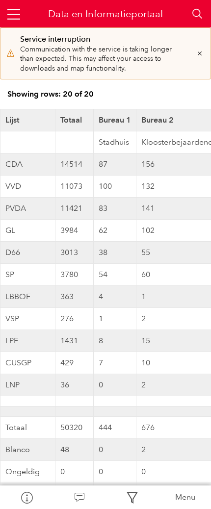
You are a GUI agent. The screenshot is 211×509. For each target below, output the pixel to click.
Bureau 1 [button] (115, 120)
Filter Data (132, 497)
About (26, 497)
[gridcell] (27, 142)
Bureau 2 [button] (157, 120)
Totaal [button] (71, 120)
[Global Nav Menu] (14, 14)
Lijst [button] (12, 120)
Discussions (79, 497)
